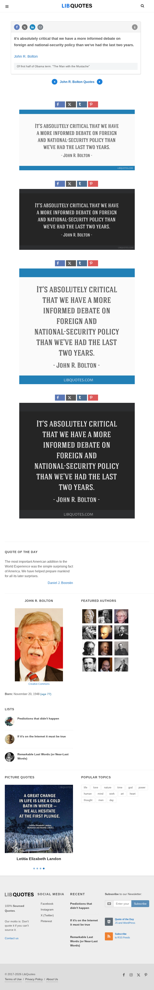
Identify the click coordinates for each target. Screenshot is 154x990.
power (142, 787)
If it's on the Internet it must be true (41, 736)
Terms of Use (13, 979)
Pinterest (46, 921)
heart (133, 793)
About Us (52, 979)
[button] (142, 5)
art (122, 793)
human (88, 793)
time (119, 787)
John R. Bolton (26, 56)
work (112, 793)
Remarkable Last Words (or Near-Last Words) (84, 941)
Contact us (11, 938)
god (130, 787)
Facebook (47, 903)
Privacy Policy (34, 979)
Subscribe (140, 903)
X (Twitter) (47, 915)
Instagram (47, 909)
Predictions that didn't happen (38, 718)
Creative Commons (39, 684)
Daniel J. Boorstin (60, 583)
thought (88, 800)
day (111, 800)
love (95, 787)
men (100, 800)
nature (107, 787)
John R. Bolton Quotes (77, 82)
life (85, 787)
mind (100, 793)
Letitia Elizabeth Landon (39, 859)
